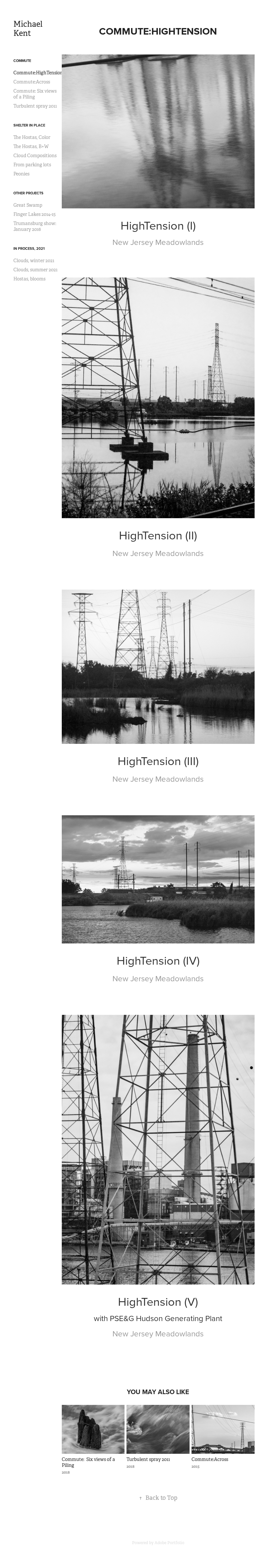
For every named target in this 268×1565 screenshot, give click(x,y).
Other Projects (28, 193)
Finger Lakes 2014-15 (34, 214)
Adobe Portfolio (169, 1542)
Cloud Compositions (35, 155)
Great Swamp (27, 205)
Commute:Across (31, 82)
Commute (22, 60)
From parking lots (32, 165)
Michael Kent (28, 28)
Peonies (21, 174)
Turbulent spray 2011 (35, 106)
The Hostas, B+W (31, 146)
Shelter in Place (29, 125)
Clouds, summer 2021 (35, 270)
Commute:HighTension (38, 73)
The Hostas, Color (31, 137)
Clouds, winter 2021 (33, 260)
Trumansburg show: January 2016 (34, 226)
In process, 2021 (29, 248)
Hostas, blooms (29, 279)
